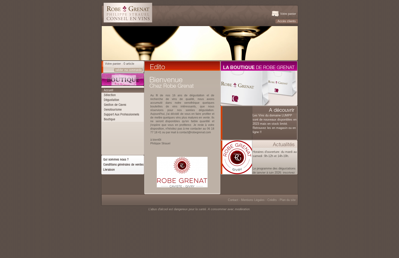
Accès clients (287, 21)
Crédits (272, 200)
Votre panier (288, 13)
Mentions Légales (253, 200)
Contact (233, 200)
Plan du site (288, 200)
